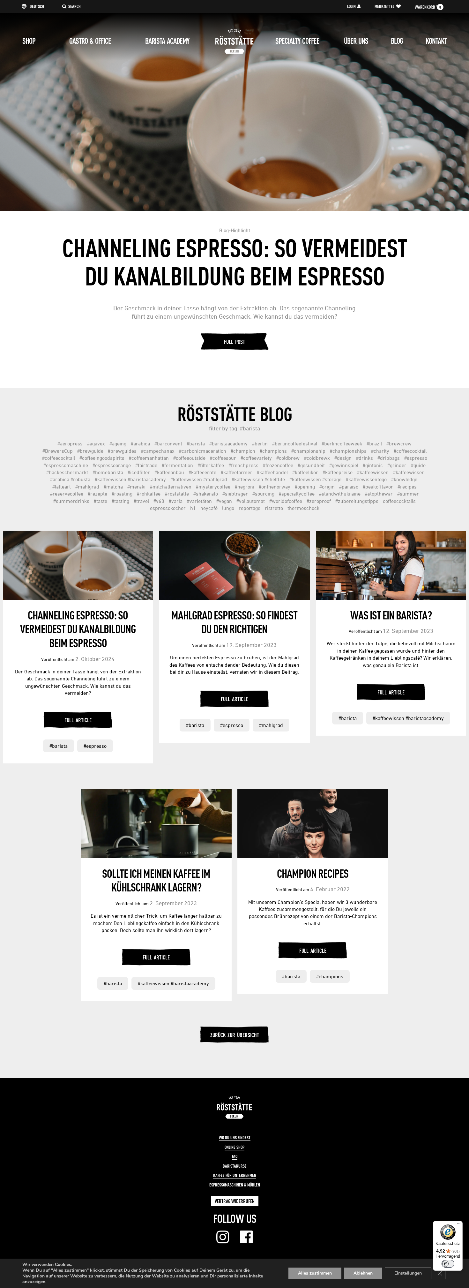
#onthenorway (274, 486)
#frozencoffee (278, 465)
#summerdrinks (71, 501)
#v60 (158, 501)
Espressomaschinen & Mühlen (234, 1184)
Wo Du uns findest (234, 1137)
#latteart (61, 486)
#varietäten (199, 501)
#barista (196, 443)
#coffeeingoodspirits (101, 458)
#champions (273, 451)
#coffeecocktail (410, 451)
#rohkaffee (148, 493)
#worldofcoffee (285, 501)
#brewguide (90, 451)
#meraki (136, 486)
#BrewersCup (57, 451)
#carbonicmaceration (202, 451)
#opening (305, 486)
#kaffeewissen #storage (315, 479)
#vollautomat (250, 501)
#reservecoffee (66, 493)
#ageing (117, 443)
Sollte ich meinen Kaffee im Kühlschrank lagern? (156, 880)
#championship (308, 451)
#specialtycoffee (297, 493)
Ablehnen (363, 1273)
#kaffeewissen (373, 472)
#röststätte (177, 493)
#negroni (244, 486)
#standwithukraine (340, 493)
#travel (141, 501)
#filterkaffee (210, 465)
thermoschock (303, 508)
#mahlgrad (87, 486)
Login (351, 6)
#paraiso (348, 486)
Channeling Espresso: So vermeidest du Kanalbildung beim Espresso (78, 628)
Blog (397, 40)
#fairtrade (146, 465)
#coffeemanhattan (149, 458)
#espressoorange (112, 465)
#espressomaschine (65, 465)
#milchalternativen (170, 486)
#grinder (396, 465)
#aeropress (70, 443)
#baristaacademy (228, 443)
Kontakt (436, 40)
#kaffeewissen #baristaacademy (130, 479)
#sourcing (263, 493)
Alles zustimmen (315, 1273)
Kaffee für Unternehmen (234, 1175)
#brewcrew (399, 443)
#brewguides (122, 451)
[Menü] (459, 1225)
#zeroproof (319, 501)
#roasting (122, 493)
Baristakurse (235, 1166)
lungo (228, 508)
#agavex (96, 443)
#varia (175, 501)
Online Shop (234, 1147)
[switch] (448, 1264)
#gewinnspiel (343, 465)
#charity (380, 451)
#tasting (120, 501)
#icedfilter (139, 472)
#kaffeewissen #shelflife (258, 479)
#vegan (224, 501)
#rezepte (97, 493)
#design (343, 458)
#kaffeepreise (338, 472)
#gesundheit (311, 465)
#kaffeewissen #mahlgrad (198, 479)
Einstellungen (408, 1273)
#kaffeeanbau (169, 472)
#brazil (374, 443)
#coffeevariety (256, 458)
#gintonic (373, 465)
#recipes (407, 486)
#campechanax (158, 451)
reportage (249, 508)
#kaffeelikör (305, 472)
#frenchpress (243, 465)
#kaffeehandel (272, 472)
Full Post (234, 341)
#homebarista (108, 472)
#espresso (415, 458)
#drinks (364, 458)
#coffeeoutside (189, 458)
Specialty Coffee (297, 40)
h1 (193, 508)
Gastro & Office (90, 40)
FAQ (234, 1156)
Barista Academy (167, 40)
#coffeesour (223, 458)
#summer (408, 493)
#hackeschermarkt (67, 472)
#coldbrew (288, 458)
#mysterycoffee (213, 486)
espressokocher (168, 508)
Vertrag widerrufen (235, 1201)
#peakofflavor (378, 486)
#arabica (140, 443)
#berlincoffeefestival (294, 443)
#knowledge (404, 479)
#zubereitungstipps (356, 501)
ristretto (274, 508)
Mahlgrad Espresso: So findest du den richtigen (234, 622)
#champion (243, 451)
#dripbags (388, 458)
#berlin (260, 443)
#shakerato (205, 493)
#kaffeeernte (202, 472)
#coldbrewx (317, 458)
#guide (418, 465)
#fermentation (177, 465)
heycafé (209, 508)
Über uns (356, 40)
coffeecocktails (399, 501)
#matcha (113, 486)
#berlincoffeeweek (342, 443)
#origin (327, 486)
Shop (28, 40)
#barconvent (168, 443)
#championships (348, 451)
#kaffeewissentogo (366, 479)
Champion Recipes (312, 873)
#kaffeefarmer (236, 472)
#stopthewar (379, 493)
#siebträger (235, 493)
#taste (100, 501)
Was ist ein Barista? (391, 615)
